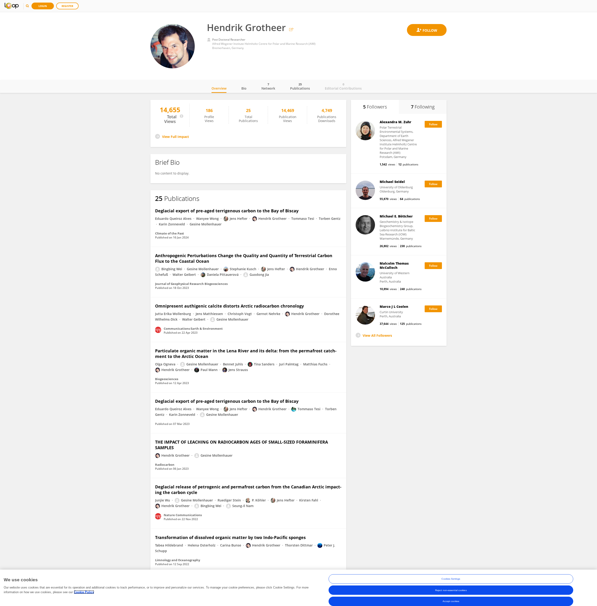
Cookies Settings (450, 579)
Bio (243, 88)
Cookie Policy (84, 592)
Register (67, 6)
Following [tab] (422, 107)
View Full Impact (175, 136)
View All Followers (377, 335)
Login (42, 6)
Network (268, 86)
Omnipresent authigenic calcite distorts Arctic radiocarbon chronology (229, 306)
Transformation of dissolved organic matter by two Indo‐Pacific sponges (230, 537)
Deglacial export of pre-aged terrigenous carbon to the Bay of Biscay (226, 211)
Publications (300, 86)
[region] (298, 588)
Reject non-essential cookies (451, 590)
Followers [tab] (375, 107)
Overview (219, 88)
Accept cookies (451, 601)
